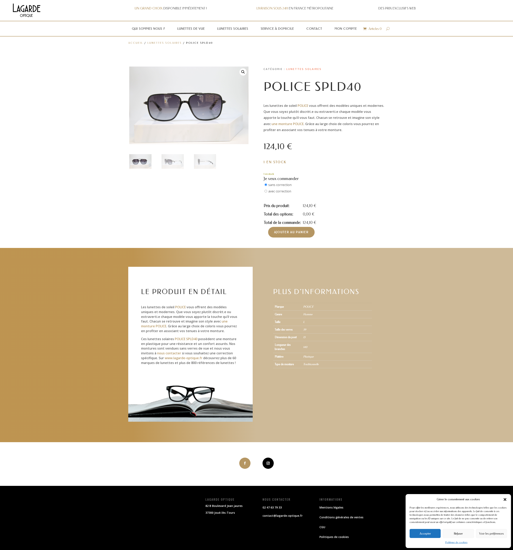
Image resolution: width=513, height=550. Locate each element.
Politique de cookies (456, 542)
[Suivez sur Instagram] (268, 463)
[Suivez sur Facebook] (244, 463)
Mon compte (346, 28)
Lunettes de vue (191, 28)
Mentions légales (331, 507)
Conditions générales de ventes (341, 517)
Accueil (135, 42)
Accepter (425, 533)
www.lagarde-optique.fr (183, 358)
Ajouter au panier (291, 232)
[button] (505, 499)
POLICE (303, 105)
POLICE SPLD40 (186, 339)
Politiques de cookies (334, 537)
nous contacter (169, 353)
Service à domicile (277, 28)
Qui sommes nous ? (148, 28)
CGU (322, 527)
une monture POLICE (288, 124)
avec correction (279, 191)
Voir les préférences (491, 533)
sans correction (280, 185)
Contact (314, 28)
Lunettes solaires (232, 28)
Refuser (458, 533)
